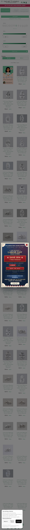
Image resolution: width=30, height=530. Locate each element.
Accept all (19, 521)
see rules (22, 270)
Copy (19, 265)
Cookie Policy (13, 526)
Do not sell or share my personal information (11, 525)
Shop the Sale (15, 268)
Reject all (5, 521)
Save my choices (12, 521)
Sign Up (15, 283)
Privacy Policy (6, 526)
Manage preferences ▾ (7, 518)
